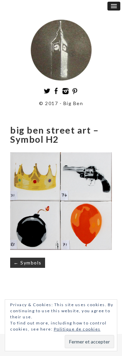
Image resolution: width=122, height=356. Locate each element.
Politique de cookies (77, 329)
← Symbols (28, 262)
